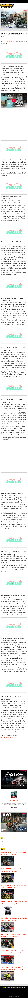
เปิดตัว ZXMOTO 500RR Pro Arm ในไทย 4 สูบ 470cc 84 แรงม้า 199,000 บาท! (13, 952)
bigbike (10, 994)
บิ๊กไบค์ (13, 994)
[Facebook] (14, 810)
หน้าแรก (3, 41)
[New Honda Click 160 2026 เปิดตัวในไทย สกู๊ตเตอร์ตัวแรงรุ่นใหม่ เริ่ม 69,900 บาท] (7, 976)
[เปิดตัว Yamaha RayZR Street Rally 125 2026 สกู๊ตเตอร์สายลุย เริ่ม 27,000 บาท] (7, 910)
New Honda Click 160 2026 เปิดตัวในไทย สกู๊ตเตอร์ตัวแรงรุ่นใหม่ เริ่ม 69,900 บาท (13, 968)
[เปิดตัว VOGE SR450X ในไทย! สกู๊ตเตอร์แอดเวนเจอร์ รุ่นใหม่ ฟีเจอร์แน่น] (7, 878)
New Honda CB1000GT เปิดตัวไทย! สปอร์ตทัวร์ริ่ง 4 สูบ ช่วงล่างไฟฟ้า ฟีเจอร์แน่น (13, 935)
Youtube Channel (19, 992)
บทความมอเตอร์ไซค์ (10, 41)
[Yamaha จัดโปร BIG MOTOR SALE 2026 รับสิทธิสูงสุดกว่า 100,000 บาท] (7, 927)
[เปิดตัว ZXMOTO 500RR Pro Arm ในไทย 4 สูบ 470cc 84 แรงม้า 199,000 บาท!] (7, 959)
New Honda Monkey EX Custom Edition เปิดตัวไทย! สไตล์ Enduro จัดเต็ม (13, 886)
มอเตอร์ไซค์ (6, 994)
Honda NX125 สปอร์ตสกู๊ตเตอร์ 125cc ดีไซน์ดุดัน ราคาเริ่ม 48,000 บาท (13, 854)
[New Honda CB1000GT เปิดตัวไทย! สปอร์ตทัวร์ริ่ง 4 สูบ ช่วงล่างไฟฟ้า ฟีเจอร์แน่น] (7, 943)
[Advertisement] (14, 123)
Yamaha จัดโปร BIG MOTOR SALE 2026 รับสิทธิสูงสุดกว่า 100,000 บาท (14, 919)
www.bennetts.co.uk (7, 738)
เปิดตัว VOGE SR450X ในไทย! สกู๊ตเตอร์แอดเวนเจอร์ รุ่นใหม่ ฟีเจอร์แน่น (14, 870)
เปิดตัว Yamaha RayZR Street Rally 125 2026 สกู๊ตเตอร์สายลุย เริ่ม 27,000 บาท (14, 903)
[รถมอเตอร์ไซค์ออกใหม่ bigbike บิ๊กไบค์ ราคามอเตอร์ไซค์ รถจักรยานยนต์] (7, 6)
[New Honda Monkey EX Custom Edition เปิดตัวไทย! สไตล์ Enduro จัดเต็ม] (7, 894)
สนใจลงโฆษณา (4, 987)
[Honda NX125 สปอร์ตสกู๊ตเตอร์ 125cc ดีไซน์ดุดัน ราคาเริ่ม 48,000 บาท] (7, 861)
